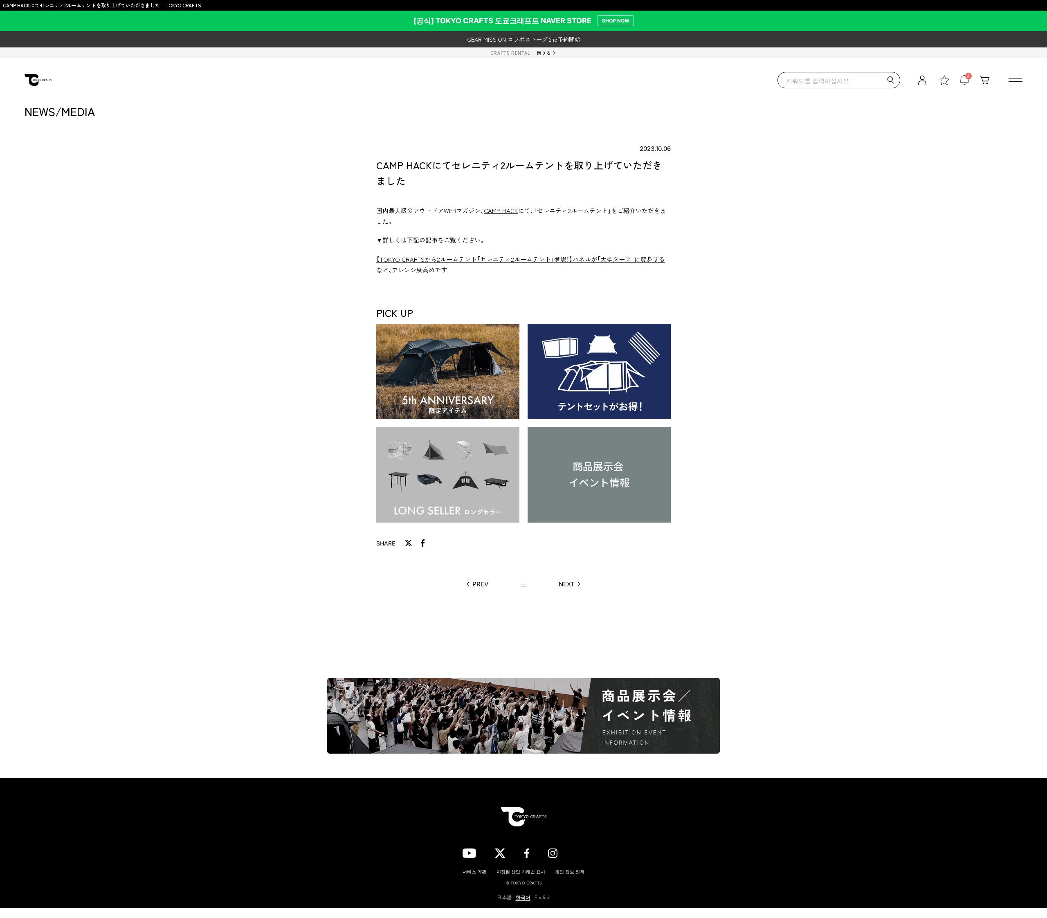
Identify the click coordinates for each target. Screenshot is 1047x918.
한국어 (523, 897)
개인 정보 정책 (569, 871)
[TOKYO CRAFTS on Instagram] (552, 852)
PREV (480, 584)
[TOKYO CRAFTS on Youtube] (469, 852)
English (542, 897)
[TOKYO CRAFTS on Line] (580, 852)
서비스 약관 (474, 871)
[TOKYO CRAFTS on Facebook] (526, 852)
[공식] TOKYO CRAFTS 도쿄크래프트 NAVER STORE (521, 20)
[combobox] (838, 80)
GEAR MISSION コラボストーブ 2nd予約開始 (523, 39)
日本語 (504, 897)
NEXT (567, 584)
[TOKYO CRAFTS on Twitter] (500, 852)
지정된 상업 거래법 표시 (521, 871)
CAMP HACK (501, 210)
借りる (544, 52)
